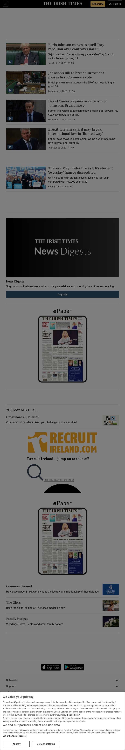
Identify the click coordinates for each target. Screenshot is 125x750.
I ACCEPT (16, 744)
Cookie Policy (73, 715)
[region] (62, 721)
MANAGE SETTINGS (46, 744)
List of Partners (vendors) (15, 736)
